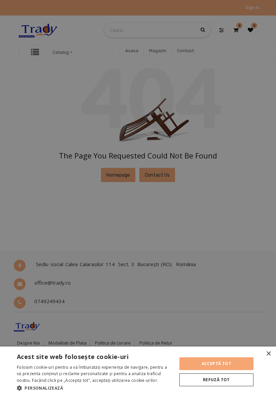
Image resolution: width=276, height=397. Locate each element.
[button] (94, 388)
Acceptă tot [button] (216, 363)
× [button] (268, 353)
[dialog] (138, 372)
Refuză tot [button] (216, 380)
